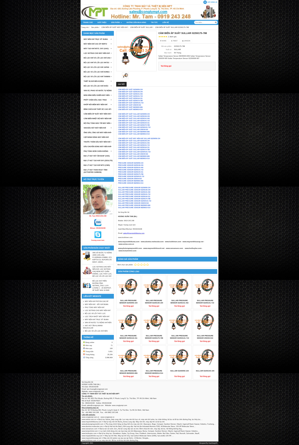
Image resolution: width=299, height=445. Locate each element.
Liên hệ (165, 22)
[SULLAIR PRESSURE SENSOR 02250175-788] (154, 322)
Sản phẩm (115, 22)
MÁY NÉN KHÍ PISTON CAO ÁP (96, 301)
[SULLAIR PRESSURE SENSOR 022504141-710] (179, 322)
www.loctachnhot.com (127, 251)
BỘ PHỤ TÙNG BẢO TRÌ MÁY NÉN (97, 123)
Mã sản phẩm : (166, 46)
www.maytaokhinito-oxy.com (92, 436)
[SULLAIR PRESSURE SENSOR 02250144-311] (128, 322)
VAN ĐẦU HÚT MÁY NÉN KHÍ (95, 128)
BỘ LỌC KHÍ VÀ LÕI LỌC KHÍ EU (96, 62)
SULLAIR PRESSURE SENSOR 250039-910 (205, 337)
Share (163, 41)
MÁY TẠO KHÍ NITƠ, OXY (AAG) (96, 48)
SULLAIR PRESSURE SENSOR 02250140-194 (154, 302)
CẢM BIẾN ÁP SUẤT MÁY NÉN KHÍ (97, 114)
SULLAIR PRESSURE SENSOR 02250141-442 (179, 302)
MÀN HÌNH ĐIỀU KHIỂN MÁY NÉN (97, 95)
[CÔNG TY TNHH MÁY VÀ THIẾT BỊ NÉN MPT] (149, 19)
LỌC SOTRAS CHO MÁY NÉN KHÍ (97, 53)
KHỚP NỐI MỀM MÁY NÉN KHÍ (95, 104)
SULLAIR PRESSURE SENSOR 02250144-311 (128, 337)
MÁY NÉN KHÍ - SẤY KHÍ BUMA (96, 304)
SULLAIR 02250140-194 (205, 371)
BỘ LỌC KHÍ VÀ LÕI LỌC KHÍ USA (97, 58)
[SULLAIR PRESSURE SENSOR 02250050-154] (128, 287)
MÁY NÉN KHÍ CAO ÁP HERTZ (95, 44)
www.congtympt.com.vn (90, 417)
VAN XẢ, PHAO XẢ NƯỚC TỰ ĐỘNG (98, 90)
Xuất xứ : (169, 49)
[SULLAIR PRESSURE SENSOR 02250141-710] (205, 287)
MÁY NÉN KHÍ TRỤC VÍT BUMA (96, 39)
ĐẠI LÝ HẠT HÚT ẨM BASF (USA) (97, 156)
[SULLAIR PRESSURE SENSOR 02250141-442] (179, 287)
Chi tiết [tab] (121, 84)
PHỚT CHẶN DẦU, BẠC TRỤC (95, 100)
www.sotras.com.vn (126, 244)
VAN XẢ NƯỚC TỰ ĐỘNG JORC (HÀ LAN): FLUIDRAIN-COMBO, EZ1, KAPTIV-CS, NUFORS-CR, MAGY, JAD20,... (102, 257)
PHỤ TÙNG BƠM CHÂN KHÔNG (96, 151)
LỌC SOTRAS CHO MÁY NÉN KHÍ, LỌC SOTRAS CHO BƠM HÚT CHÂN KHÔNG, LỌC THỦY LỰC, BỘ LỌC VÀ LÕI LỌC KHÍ (102, 271)
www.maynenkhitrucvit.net (153, 248)
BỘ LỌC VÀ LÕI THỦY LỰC (95, 313)
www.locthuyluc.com (193, 248)
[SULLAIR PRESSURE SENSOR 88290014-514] (154, 358)
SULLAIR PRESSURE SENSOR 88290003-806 (128, 372)
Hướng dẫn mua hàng (136, 22)
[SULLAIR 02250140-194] (205, 358)
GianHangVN (212, 443)
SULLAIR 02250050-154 (179, 371)
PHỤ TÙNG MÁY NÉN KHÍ (94, 307)
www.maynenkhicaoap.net (193, 242)
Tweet (175, 41)
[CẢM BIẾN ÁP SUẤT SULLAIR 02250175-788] (136, 51)
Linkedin (186, 41)
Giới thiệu (101, 22)
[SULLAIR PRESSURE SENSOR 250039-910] (205, 322)
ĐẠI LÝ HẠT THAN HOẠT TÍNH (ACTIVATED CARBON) (95, 171)
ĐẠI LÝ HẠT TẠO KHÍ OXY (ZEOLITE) (98, 160)
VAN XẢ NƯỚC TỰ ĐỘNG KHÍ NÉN (98, 322)
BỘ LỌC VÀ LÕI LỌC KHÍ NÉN (96, 331)
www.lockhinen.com (173, 242)
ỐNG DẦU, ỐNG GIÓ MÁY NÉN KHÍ (97, 132)
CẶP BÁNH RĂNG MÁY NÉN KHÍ (96, 137)
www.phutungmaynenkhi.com (130, 248)
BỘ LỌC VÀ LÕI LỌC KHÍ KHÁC (96, 86)
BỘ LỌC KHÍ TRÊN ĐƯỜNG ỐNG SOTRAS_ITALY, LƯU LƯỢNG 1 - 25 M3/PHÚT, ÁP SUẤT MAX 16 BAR (101, 285)
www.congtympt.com (119, 405)
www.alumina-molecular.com (152, 242)
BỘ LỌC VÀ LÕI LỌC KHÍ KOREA (97, 72)
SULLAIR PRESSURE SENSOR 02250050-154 (128, 302)
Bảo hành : (168, 53)
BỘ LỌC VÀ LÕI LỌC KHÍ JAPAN (96, 67)
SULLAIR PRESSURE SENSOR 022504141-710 (179, 337)
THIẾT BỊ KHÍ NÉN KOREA (94, 81)
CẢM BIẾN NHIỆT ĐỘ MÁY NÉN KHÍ (97, 118)
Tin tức (154, 22)
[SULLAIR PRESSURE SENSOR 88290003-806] (128, 358)
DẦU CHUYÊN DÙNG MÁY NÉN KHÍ (97, 146)
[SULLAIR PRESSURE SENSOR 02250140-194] (154, 287)
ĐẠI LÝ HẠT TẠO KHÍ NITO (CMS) (97, 165)
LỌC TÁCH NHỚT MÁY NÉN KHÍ (97, 316)
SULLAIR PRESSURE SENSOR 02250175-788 (154, 337)
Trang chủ (88, 22)
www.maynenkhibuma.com (128, 242)
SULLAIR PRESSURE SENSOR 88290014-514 (134, 207)
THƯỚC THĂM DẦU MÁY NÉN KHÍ (97, 142)
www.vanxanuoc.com (174, 248)
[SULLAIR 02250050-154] (179, 358)
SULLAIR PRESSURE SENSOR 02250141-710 (205, 302)
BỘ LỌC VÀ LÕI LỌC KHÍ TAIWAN (97, 76)
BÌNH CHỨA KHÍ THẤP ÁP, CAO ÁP (97, 109)
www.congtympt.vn (107, 417)
